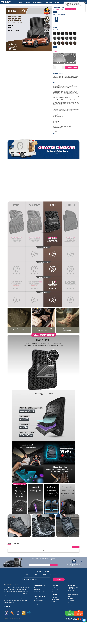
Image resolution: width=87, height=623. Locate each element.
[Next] (49, 29)
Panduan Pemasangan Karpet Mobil (74, 588)
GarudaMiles (49, 2)
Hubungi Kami (71, 605)
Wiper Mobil (54, 601)
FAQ (54, 133)
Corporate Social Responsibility (38, 601)
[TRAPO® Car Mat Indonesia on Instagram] (9, 606)
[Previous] (8, 29)
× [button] (84, 2)
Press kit (70, 598)
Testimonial (71, 603)
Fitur (54, 82)
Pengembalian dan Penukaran (39, 592)
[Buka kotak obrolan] (84, 620)
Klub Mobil (53, 587)
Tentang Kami (37, 604)
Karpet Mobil (54, 597)
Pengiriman (37, 589)
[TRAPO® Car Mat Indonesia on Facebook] (5, 606)
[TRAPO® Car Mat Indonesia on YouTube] (7, 606)
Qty (53, 65)
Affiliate (57, 2)
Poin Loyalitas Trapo (37, 2)
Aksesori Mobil (55, 599)
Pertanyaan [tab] (16, 543)
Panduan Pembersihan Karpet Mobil (74, 591)
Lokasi (28, 2)
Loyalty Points (37, 598)
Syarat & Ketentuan (73, 594)
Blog (69, 596)
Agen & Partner (55, 589)
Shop (20, 2)
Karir (52, 591)
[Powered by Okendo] (13, 547)
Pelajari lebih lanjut (70, 9)
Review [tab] (9, 543)
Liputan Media (72, 600)
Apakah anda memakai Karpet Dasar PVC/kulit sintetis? (63, 49)
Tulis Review (76, 547)
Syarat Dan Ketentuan (58, 73)
